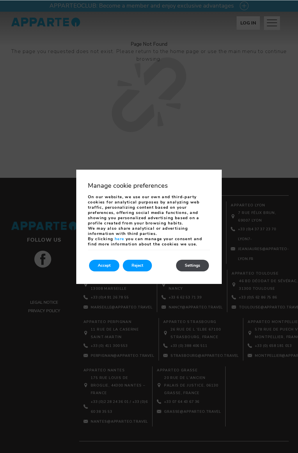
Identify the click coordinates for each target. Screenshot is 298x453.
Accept (104, 265)
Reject (137, 265)
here (119, 239)
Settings (192, 265)
